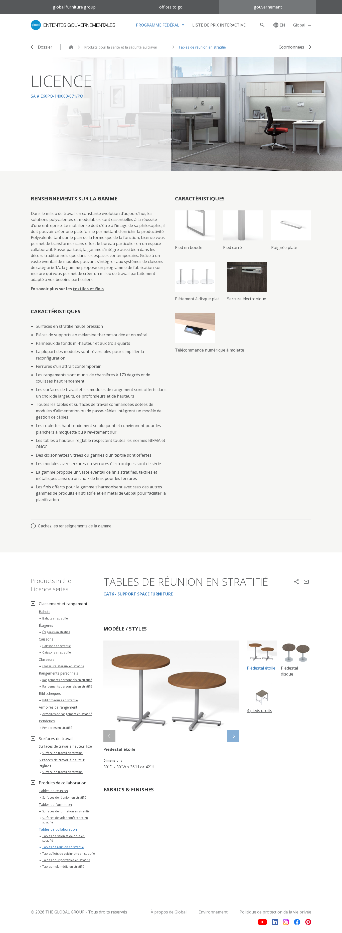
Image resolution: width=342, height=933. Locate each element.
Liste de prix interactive (219, 25)
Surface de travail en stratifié (62, 753)
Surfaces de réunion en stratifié (64, 797)
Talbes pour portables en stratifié (66, 860)
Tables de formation (55, 804)
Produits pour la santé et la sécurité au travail (120, 47)
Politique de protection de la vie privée (275, 912)
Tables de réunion (53, 790)
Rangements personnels (58, 673)
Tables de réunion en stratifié (202, 47)
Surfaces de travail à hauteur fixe (65, 746)
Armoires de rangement (58, 707)
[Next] (233, 736)
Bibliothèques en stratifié (60, 700)
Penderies (47, 721)
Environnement (213, 912)
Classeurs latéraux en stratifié (63, 666)
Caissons (46, 639)
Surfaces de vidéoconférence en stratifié (65, 820)
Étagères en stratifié (56, 632)
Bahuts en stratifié (55, 618)
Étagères (46, 625)
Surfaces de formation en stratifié (66, 811)
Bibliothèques (50, 693)
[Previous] (109, 736)
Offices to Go (171, 7)
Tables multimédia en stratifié (63, 866)
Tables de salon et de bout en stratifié (63, 838)
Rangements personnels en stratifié (67, 680)
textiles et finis (88, 288)
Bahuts (44, 611)
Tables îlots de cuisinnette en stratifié (68, 853)
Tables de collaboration (58, 829)
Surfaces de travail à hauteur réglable (62, 763)
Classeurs (46, 659)
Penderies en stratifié (57, 728)
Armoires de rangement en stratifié (67, 714)
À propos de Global (169, 912)
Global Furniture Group (74, 7)
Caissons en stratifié (56, 646)
